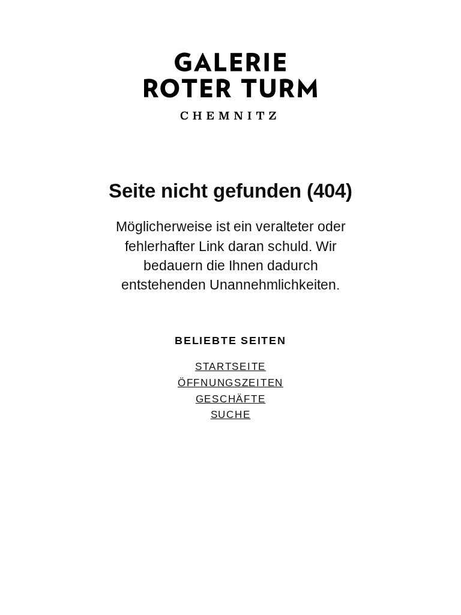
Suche (231, 414)
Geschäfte (231, 399)
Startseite (230, 366)
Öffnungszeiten (230, 383)
